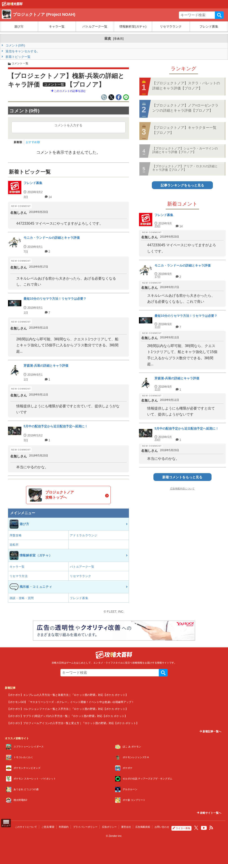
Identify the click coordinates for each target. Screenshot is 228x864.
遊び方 (19, 26)
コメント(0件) (15, 45)
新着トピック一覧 (18, 57)
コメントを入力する (68, 125)
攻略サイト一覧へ (210, 812)
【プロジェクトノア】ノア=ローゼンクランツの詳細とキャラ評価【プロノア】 (185, 107)
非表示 (118, 38)
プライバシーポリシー (85, 827)
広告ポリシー (109, 827)
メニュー (6, 825)
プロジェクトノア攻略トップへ (59, 494)
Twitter (196, 828)
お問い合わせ (162, 827)
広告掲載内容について (182, 488)
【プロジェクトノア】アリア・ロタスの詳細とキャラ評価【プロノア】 (185, 167)
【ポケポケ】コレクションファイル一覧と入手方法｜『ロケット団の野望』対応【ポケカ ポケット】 (67, 708)
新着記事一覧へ (211, 731)
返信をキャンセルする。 (22, 51)
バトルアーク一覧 (94, 26)
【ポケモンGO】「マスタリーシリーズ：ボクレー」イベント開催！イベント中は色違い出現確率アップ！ (70, 701)
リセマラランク (171, 26)
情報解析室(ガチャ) (133, 26)
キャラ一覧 (57, 26)
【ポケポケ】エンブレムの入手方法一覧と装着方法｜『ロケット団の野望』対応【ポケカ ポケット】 (67, 694)
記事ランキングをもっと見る (182, 185)
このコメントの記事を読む (69, 91)
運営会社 (126, 827)
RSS (211, 828)
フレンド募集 (209, 26)
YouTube (204, 828)
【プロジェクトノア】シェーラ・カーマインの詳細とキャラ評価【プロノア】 (185, 150)
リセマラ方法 (19, 576)
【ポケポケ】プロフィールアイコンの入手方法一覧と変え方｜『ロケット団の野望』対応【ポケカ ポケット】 (73, 723)
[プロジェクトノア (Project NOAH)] (12, 5)
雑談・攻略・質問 (22, 598)
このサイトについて (26, 827)
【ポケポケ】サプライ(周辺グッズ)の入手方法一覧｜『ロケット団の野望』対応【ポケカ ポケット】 (67, 716)
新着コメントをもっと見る (182, 477)
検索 (219, 15)
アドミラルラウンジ (83, 535)
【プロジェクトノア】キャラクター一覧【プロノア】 (184, 130)
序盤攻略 (16, 535)
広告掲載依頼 (142, 827)
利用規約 (64, 827)
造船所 (14, 544)
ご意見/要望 (47, 827)
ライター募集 (183, 828)
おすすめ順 (33, 142)
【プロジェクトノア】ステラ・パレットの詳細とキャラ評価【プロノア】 (186, 85)
